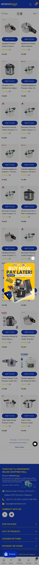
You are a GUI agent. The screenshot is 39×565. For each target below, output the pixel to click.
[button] (35, 443)
